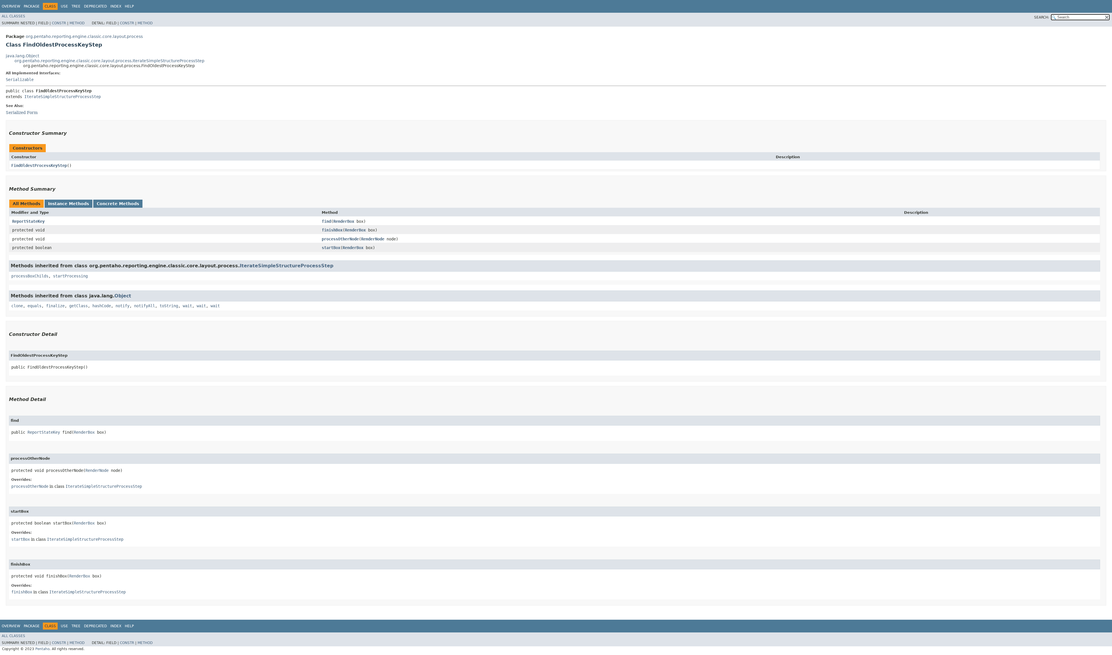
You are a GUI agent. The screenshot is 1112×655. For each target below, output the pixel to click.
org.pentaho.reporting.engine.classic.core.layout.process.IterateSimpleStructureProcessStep (109, 60)
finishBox (332, 230)
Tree (76, 6)
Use (64, 6)
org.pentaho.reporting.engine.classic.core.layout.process (84, 36)
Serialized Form (22, 112)
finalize (55, 305)
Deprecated (95, 6)
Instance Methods (68, 203)
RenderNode (372, 239)
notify (122, 305)
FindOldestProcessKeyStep (39, 165)
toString (169, 305)
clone (17, 305)
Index (115, 6)
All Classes (13, 16)
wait (187, 305)
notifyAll (144, 305)
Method (77, 23)
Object (122, 296)
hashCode (101, 305)
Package (32, 6)
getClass (78, 305)
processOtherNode (340, 239)
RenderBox (343, 221)
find (326, 221)
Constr (59, 23)
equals (34, 305)
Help (129, 6)
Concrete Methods (118, 203)
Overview (11, 6)
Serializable (20, 79)
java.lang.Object (22, 56)
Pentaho (42, 649)
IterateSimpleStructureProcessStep (62, 96)
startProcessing (70, 276)
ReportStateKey (28, 221)
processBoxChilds (29, 276)
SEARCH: (1041, 17)
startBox (331, 247)
